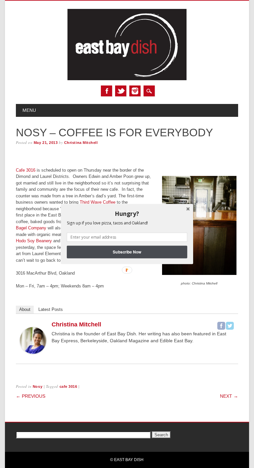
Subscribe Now (127, 252)
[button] (127, 213)
